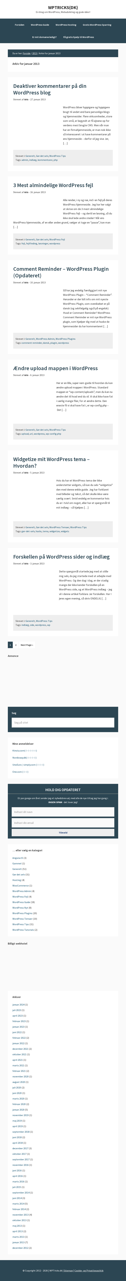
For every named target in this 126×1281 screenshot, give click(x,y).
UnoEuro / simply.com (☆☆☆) (28, 764)
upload (25, 433)
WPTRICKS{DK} (63, 7)
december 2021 (20, 1048)
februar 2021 (19, 1070)
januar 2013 (18, 1242)
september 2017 (21, 1159)
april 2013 (17, 1231)
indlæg (33, 159)
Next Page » (27, 645)
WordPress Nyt (20, 907)
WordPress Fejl (57, 239)
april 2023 (17, 1015)
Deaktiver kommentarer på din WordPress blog (50, 89)
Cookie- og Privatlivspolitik (89, 1270)
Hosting (16, 880)
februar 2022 (19, 1037)
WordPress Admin (45, 338)
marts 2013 (18, 1236)
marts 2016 (18, 1181)
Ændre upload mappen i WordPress (55, 368)
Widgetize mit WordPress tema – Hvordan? (51, 462)
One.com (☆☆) (20, 771)
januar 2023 (18, 1026)
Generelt (30, 155)
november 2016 (20, 1164)
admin (25, 159)
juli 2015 (16, 1187)
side (32, 624)
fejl (23, 243)
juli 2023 (16, 1010)
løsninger (43, 243)
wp (48, 624)
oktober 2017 (19, 1153)
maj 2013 (17, 1225)
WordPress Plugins (65, 338)
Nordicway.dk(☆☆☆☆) (24, 757)
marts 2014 (18, 1203)
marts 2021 (18, 1065)
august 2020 (18, 1081)
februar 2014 (19, 1209)
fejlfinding (31, 243)
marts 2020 (18, 1098)
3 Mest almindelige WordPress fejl (53, 185)
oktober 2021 (19, 1054)
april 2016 (17, 1175)
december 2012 (20, 1247)
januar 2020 (18, 1109)
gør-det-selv (28, 531)
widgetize (54, 531)
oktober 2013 (19, 1220)
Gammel (17, 863)
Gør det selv (42, 155)
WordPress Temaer (59, 527)
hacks (39, 531)
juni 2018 (17, 1137)
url (31, 433)
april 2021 (17, 1059)
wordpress (54, 243)
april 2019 (17, 1126)
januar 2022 (18, 1043)
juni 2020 (17, 1093)
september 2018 (21, 1131)
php (55, 159)
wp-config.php (53, 433)
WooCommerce (20, 885)
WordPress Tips (57, 155)
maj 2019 (17, 1120)
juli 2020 (16, 1087)
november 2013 (20, 1214)
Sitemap (68, 1270)
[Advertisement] (63, 682)
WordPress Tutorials (23, 929)
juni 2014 (17, 1198)
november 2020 (20, 1076)
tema (45, 531)
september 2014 (21, 1192)
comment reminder (32, 342)
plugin (53, 342)
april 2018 (17, 1142)
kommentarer (45, 159)
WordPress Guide (21, 902)
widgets (65, 531)
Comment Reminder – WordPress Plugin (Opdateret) (61, 272)
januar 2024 (18, 1004)
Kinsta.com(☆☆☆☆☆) (24, 750)
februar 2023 (19, 1021)
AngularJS (17, 857)
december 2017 (20, 1148)
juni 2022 (17, 1032)
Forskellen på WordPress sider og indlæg (61, 556)
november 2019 (20, 1115)
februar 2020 (19, 1104)
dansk (46, 342)
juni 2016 (17, 1170)
